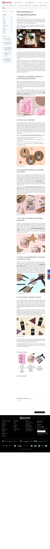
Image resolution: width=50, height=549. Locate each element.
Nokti (7, 18)
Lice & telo (7, 20)
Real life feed (4, 436)
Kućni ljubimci (7, 25)
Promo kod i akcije (28, 426)
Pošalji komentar (39, 412)
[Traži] (26, 2)
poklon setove (39, 181)
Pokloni (15, 430)
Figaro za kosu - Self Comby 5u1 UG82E (39, 368)
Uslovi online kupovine (29, 422)
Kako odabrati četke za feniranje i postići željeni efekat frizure (8, 59)
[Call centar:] (21, 441)
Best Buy (7, 27)
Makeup (5, 50)
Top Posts (4, 36)
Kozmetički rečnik (5, 433)
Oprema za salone (17, 429)
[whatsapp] (36, 441)
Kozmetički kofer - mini (31, 368)
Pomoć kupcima (28, 425)
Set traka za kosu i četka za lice (22, 368)
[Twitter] (49, 273)
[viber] (34, 441)
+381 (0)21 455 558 (29, 441)
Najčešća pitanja (5, 429)
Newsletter (4, 425)
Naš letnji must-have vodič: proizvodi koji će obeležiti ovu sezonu (8, 48)
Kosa (7, 16)
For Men (7, 23)
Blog (3, 8)
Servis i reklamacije (28, 430)
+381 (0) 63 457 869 (43, 441)
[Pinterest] (49, 275)
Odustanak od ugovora (29, 429)
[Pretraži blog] (12, 11)
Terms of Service (39, 434)
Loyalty (3, 434)
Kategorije (5, 14)
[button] (40, 3)
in (48, 278)
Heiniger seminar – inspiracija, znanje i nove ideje (7, 53)
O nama (3, 422)
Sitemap (3, 430)
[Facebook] (49, 271)
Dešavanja (7, 29)
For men (15, 427)
